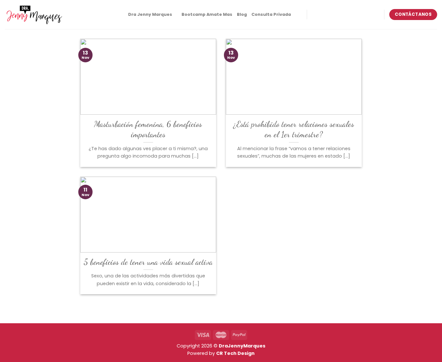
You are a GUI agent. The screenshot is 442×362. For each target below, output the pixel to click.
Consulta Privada (271, 14)
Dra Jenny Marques (150, 14)
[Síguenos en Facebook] (313, 14)
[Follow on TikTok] (330, 14)
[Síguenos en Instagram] (322, 14)
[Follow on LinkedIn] (356, 14)
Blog (242, 14)
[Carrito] (298, 14)
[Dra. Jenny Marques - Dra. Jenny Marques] (34, 15)
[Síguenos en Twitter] (339, 14)
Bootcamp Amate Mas (207, 14)
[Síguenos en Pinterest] (347, 14)
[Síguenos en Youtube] (364, 14)
